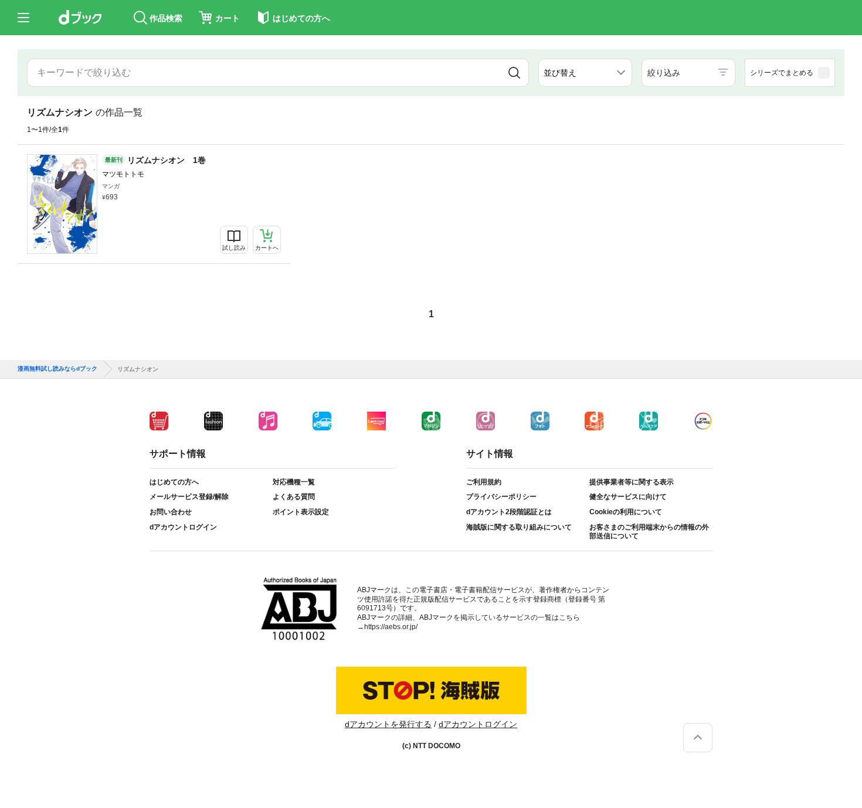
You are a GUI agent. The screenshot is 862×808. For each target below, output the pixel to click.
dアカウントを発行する (388, 724)
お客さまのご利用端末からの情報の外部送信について (649, 532)
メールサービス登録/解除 (189, 497)
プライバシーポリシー (501, 497)
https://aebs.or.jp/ (391, 627)
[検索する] (514, 72)
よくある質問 (294, 497)
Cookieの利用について (625, 512)
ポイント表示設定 (301, 512)
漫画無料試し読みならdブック (57, 369)
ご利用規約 (483, 482)
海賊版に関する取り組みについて (519, 527)
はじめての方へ (174, 482)
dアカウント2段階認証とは (509, 512)
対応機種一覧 (294, 482)
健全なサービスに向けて (628, 497)
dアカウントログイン (183, 527)
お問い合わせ (171, 512)
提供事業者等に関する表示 (631, 482)
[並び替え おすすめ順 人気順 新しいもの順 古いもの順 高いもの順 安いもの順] (585, 73)
